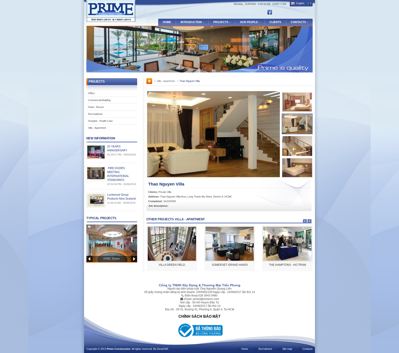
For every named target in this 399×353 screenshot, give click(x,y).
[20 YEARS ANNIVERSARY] (95, 152)
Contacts (307, 348)
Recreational (95, 114)
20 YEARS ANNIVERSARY (117, 148)
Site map (287, 348)
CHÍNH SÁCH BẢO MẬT (199, 316)
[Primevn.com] (149, 83)
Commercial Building (99, 100)
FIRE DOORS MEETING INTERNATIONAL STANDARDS (118, 174)
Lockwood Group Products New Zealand (121, 196)
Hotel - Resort (96, 107)
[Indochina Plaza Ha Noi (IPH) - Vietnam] (111, 243)
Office (91, 93)
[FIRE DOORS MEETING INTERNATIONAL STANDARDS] (95, 173)
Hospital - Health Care (100, 121)
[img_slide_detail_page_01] (297, 102)
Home (167, 22)
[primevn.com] (110, 23)
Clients (275, 22)
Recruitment (265, 348)
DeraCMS (162, 348)
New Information (100, 138)
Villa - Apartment (97, 127)
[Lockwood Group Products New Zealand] (95, 200)
